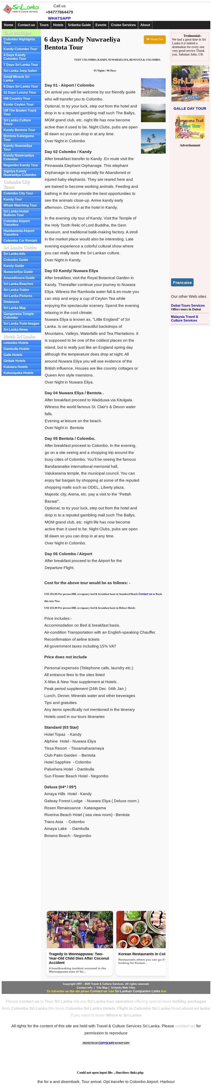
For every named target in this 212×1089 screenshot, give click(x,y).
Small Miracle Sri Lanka (16, 78)
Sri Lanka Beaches (18, 284)
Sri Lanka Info (14, 254)
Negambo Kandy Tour (21, 165)
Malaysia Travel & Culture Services (184, 318)
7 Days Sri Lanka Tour (21, 64)
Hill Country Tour (17, 98)
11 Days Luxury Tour (20, 92)
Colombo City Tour (18, 193)
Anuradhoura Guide (19, 278)
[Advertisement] (105, 872)
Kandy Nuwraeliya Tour (18, 147)
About (145, 25)
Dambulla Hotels (16, 349)
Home (8, 25)
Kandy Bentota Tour (19, 130)
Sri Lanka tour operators (110, 1001)
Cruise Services (123, 25)
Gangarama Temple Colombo (19, 315)
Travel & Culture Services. (107, 983)
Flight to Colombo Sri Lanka (143, 1008)
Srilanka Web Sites (123, 987)
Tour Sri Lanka (58, 1001)
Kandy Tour (13, 199)
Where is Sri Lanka (123, 1015)
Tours (44, 25)
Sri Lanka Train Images (21, 323)
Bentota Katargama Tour (19, 137)
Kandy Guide (14, 266)
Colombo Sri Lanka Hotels (90, 1008)
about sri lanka (196, 1008)
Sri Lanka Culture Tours (17, 122)
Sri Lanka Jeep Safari (20, 70)
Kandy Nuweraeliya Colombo (19, 157)
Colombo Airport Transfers (17, 223)
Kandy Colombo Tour (20, 49)
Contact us (26, 25)
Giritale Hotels (14, 361)
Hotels (58, 25)
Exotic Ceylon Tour (19, 104)
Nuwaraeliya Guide (18, 272)
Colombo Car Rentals (20, 240)
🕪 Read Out (154, 39)
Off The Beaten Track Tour (20, 112)
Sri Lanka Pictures (18, 296)
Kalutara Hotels (16, 367)
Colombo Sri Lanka (29, 1008)
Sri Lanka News (16, 329)
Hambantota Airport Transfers (19, 232)
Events (100, 25)
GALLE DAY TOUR (189, 108)
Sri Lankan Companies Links (137, 991)
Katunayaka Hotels (18, 373)
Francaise (182, 282)
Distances (11, 302)
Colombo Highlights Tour (19, 41)
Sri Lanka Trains (16, 290)
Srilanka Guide (79, 25)
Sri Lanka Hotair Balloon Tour (16, 213)
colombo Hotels (16, 343)
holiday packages (189, 1001)
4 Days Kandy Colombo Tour (15, 56)
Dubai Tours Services (188, 305)
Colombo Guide (16, 260)
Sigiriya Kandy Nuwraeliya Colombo (20, 173)
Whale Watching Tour (20, 205)
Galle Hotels (13, 355)
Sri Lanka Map (15, 308)
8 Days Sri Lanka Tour (21, 86)
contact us (29, 1001)
